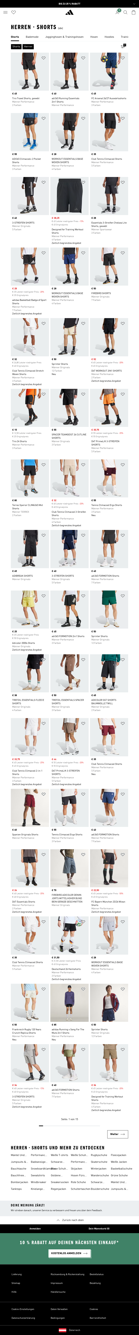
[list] (69, 37)
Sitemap (16, 1283)
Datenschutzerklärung (23, 1318)
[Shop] (69, 14)
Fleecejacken (118, 1155)
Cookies (94, 1309)
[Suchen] (125, 12)
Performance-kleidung (79, 1162)
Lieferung (17, 1274)
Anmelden (35, 1229)
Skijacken (76, 1168)
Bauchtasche (18, 1168)
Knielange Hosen (37, 1189)
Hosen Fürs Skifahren (78, 1176)
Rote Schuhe (78, 1182)
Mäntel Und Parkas (18, 1155)
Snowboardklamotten (43, 1168)
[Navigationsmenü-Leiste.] (5, 12)
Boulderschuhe (100, 1189)
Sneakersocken (60, 1182)
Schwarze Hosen (56, 1162)
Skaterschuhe (99, 1162)
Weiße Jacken (119, 1162)
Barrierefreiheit (98, 1318)
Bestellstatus (97, 1274)
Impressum (57, 1283)
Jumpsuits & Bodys (18, 1162)
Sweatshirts (38, 1175)
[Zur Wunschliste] (13, 12)
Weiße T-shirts (59, 1155)
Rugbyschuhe (99, 1155)
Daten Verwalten (59, 1309)
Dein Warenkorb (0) (99, 1229)
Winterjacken (98, 1168)
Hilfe (14, 1292)
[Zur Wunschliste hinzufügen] (43, 58)
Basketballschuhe (121, 1168)
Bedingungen (58, 1318)
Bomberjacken (19, 1182)
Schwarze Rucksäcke (97, 1182)
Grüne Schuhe (119, 1175)
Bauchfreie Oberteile (17, 1176)
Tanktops (16, 1189)
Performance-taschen (39, 1155)
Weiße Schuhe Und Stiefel (79, 1155)
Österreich (74, 1330)
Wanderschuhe (100, 1175)
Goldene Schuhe (56, 1176)
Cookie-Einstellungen (23, 1309)
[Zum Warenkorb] (134, 12)
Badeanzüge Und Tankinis (38, 1162)
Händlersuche (58, 1292)
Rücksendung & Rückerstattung (67, 1274)
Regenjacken (58, 1189)
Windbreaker (38, 1182)
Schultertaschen (80, 1189)
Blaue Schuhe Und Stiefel (59, 1169)
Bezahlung (95, 1283)
